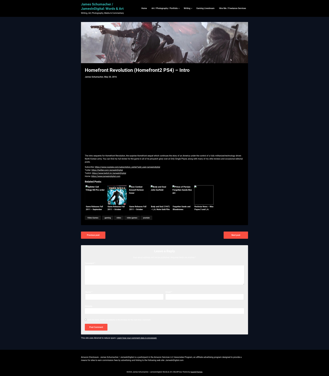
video (119, 218)
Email (169, 292)
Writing (187, 8)
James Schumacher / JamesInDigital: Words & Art (102, 6)
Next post (235, 235)
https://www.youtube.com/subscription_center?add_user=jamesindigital (127, 167)
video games (132, 218)
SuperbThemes (196, 372)
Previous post (93, 235)
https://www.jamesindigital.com (105, 176)
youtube (146, 218)
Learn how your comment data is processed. (137, 338)
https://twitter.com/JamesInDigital (107, 170)
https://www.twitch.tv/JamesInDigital (109, 173)
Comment (90, 263)
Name (88, 292)
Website (88, 306)
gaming (108, 218)
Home (144, 8)
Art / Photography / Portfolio (165, 8)
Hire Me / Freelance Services (232, 8)
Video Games (92, 218)
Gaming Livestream (205, 8)
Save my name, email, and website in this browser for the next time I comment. (119, 320)
